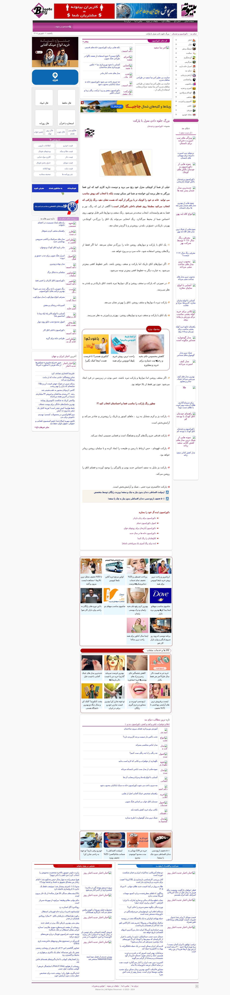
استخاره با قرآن (66, 123)
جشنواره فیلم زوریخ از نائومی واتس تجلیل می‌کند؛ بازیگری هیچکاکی (97, 911)
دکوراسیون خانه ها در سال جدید (143, 533)
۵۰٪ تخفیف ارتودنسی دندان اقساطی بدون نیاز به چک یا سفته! (136, 498)
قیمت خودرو (68, 146)
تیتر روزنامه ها (67, 174)
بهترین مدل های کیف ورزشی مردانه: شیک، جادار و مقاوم (186, 378)
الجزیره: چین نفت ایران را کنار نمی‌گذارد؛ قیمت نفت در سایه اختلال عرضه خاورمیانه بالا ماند (141, 963)
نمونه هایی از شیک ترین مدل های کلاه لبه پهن (185, 230)
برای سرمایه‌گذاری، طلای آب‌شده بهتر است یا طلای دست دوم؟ (185, 405)
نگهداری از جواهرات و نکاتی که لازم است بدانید (138, 761)
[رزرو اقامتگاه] (125, 106)
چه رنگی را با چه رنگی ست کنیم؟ (143, 753)
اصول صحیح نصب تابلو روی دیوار (51, 322)
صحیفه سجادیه (45, 174)
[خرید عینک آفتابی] (55, 66)
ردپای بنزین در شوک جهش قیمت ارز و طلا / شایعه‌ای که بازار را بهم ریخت (56, 384)
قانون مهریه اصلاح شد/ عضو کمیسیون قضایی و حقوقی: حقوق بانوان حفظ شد (55, 422)
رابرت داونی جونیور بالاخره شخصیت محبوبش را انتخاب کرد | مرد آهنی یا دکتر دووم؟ (59, 873)
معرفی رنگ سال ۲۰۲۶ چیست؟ (185, 254)
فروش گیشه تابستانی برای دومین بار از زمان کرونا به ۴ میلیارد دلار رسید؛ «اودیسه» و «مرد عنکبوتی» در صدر (96, 934)
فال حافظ (66, 103)
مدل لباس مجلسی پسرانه (146, 745)
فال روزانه (44, 123)
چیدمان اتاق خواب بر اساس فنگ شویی (141, 801)
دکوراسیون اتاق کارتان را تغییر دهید (50, 280)
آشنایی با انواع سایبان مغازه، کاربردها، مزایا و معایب (185, 302)
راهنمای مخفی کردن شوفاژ (53, 231)
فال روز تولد (49, 132)
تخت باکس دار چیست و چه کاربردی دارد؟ (140, 737)
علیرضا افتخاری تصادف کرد (63, 373)
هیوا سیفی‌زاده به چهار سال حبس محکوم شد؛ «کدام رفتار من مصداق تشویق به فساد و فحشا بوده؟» (57, 880)
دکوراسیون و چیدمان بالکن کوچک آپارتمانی (186, 180)
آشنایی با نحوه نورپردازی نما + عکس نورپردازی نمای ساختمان (105, 65)
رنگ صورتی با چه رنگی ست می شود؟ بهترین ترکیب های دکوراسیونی (49, 290)
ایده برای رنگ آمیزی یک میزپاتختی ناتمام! (139, 543)
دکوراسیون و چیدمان (180, 34)
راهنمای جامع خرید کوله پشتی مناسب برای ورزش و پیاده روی (185, 329)
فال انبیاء (44, 103)
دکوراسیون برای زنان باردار (144, 518)
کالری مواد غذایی (44, 157)
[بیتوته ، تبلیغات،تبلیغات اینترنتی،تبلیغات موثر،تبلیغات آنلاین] (84, 11)
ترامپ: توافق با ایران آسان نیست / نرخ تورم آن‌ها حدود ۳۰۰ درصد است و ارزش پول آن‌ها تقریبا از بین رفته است (180, 948)
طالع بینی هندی (72, 132)
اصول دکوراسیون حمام (146, 523)
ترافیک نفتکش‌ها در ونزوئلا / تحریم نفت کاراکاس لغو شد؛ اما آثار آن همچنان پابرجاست (141, 924)
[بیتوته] (42, 17)
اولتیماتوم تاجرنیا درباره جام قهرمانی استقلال (60, 911)
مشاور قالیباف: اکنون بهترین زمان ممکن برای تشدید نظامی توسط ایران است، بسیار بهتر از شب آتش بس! (141, 972)
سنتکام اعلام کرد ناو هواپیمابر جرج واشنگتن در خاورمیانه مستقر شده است (143, 912)
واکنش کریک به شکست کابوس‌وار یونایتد (57, 400)
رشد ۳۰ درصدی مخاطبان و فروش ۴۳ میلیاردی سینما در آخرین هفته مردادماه (55, 395)
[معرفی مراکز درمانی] (55, 84)
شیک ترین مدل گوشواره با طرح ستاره (141, 818)
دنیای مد (193, 34)
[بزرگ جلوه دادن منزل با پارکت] (126, 163)
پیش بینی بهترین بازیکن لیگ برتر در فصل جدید (60, 923)
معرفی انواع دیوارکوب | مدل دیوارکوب (49, 297)
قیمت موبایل (68, 163)
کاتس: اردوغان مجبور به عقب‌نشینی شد (58, 390)
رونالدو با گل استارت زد (69, 907)
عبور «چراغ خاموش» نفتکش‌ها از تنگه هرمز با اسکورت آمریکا (48, 363)
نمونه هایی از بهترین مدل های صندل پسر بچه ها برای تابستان (186, 205)
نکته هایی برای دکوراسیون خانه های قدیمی (102, 47)
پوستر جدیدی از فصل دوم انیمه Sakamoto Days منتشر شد (99, 958)
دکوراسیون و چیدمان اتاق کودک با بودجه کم (186, 430)
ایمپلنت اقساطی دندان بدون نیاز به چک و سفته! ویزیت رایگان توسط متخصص (129, 492)
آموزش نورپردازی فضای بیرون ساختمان (140, 729)
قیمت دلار (69, 157)
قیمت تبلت (68, 168)
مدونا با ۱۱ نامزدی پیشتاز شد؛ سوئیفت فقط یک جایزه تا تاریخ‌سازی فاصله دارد (59, 887)
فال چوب (61, 132)
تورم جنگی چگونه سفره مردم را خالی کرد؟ (145, 907)
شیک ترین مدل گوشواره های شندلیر (185, 354)
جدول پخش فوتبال (43, 163)
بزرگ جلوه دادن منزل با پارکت (151, 120)
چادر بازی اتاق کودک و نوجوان (52, 247)
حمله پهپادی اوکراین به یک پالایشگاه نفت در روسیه (142, 918)
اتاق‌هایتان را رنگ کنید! (146, 538)
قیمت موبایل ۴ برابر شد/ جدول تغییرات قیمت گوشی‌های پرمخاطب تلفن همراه (181, 919)
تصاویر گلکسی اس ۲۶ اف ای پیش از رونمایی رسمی (57, 948)
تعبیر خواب (38, 132)
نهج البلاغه (47, 168)
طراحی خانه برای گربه (55, 338)
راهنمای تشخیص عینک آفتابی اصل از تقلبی (139, 793)
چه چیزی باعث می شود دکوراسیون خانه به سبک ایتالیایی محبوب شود (102, 83)
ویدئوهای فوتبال (44, 151)
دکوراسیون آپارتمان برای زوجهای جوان (140, 528)
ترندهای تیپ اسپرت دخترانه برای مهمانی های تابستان (185, 155)
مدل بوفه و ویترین (57, 264)
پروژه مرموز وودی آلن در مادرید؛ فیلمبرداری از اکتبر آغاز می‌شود (98, 888)
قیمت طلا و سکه (66, 151)
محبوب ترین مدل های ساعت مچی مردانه (186, 278)
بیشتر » (85, 41)
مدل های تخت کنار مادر (110, 73)
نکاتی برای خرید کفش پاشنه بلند (144, 809)
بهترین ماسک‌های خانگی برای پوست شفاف (57, 404)
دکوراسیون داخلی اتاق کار (54, 330)
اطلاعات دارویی (44, 146)
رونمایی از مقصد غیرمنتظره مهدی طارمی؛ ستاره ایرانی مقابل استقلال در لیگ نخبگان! (58, 928)
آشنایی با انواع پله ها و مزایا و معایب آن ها (140, 777)
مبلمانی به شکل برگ (56, 272)
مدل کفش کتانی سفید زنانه (185, 453)
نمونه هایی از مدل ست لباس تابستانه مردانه (139, 769)
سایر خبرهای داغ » (42, 427)
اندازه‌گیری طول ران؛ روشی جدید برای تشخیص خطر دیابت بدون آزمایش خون (59, 974)
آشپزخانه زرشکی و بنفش (54, 305)
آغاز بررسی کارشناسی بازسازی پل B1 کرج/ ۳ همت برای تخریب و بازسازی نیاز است (141, 880)
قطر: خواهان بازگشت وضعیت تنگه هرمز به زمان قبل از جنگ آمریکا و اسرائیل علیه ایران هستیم (181, 892)
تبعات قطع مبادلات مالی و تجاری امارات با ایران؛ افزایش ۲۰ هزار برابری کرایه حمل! (143, 901)
